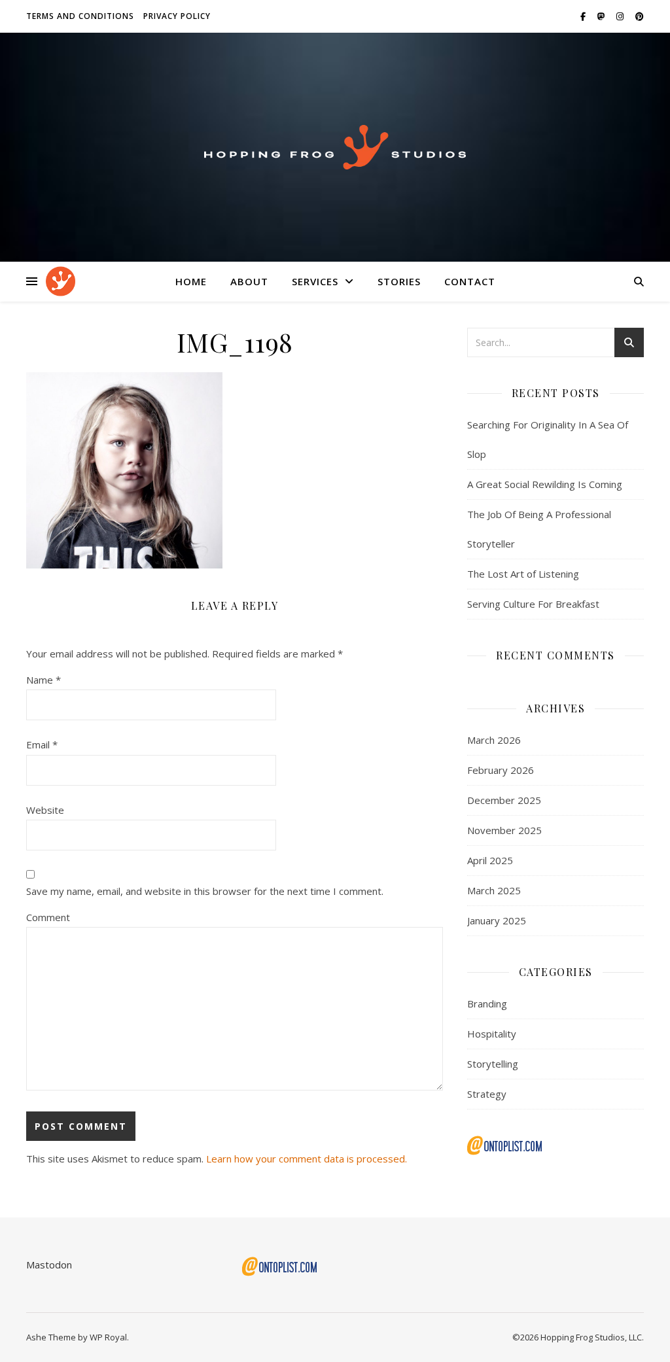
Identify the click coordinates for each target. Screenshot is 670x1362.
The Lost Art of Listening (523, 573)
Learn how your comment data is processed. (306, 1158)
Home (191, 281)
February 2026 (500, 770)
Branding (487, 1003)
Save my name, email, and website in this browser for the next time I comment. (204, 891)
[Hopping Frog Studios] (335, 147)
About (249, 281)
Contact (469, 281)
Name (43, 679)
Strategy (486, 1093)
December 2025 (504, 800)
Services (315, 281)
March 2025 (494, 890)
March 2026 (494, 739)
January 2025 (496, 920)
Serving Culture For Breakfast (533, 603)
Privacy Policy (177, 16)
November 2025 (504, 830)
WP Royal (108, 1337)
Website (45, 809)
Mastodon (49, 1264)
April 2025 (490, 860)
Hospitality (491, 1033)
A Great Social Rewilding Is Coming (544, 484)
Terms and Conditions (80, 16)
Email (42, 744)
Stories (399, 281)
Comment (48, 917)
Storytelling (492, 1063)
